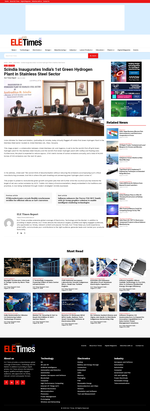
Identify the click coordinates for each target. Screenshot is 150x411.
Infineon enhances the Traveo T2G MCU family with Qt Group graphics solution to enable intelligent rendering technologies (79, 200)
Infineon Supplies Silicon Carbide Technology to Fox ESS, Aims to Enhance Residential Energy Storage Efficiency (132, 283)
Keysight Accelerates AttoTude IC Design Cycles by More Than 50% (16, 282)
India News (16, 62)
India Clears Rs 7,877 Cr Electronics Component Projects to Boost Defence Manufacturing (132, 222)
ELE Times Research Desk (12, 287)
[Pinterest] (17, 382)
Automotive (122, 193)
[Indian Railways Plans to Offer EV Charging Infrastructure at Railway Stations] (112, 197)
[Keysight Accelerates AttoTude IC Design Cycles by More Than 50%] (17, 267)
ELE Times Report (10, 78)
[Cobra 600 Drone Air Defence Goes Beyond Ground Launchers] (112, 184)
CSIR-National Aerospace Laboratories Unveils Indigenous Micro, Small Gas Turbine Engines (75, 283)
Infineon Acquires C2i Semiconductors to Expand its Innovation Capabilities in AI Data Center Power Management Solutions (131, 319)
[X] (25, 233)
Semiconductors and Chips (126, 278)
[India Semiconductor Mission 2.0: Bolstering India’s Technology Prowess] (17, 302)
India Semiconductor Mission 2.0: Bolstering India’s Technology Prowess (16, 317)
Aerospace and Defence (125, 143)
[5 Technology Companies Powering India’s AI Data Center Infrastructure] (46, 267)
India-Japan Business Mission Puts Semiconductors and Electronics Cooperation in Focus (131, 133)
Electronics (122, 130)
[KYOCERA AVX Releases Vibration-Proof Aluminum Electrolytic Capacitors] (103, 267)
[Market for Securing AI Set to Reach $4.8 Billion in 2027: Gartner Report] (46, 302)
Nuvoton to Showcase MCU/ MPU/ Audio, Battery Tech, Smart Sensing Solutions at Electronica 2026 (73, 318)
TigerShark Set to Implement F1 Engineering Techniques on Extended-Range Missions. (132, 171)
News (10, 62)
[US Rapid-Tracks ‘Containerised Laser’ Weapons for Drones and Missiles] (112, 146)
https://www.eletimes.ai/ (25, 217)
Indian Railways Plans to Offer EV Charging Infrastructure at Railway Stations (130, 197)
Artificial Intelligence (124, 207)
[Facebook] (17, 233)
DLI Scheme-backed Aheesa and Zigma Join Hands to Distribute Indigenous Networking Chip (103, 317)
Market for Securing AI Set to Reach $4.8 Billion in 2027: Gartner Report (45, 317)
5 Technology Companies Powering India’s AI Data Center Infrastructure (46, 282)
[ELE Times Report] (9, 223)
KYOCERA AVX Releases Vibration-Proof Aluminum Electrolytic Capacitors (101, 282)
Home (6, 62)
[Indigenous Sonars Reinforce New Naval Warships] (112, 159)
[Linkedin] (21, 233)
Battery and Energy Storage (97, 278)
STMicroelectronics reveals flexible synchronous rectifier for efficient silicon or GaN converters (28, 199)
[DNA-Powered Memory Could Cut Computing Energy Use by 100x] (112, 209)
